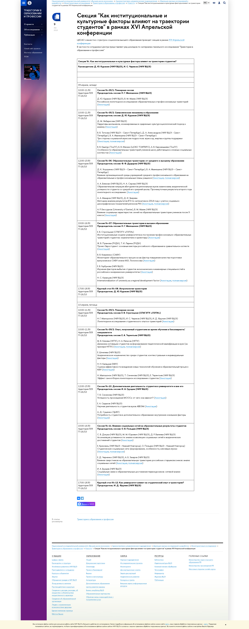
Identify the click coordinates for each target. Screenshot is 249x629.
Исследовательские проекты (131, 563)
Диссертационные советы (130, 570)
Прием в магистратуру (94, 577)
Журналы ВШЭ (160, 577)
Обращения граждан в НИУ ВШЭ (64, 580)
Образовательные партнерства (98, 594)
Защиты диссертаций (128, 573)
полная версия (117, 141)
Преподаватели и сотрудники (63, 570)
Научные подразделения (129, 560)
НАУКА (123, 556)
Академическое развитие (129, 577)
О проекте (29, 24)
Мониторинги (125, 566)
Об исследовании (32, 29)
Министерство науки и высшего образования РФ (201, 561)
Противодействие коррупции (63, 587)
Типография (159, 570)
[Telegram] (82, 498)
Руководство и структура (61, 563)
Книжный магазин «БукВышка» (166, 566)
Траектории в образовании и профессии (95, 519)
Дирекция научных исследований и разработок (171, 546)
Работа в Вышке (57, 614)
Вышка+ (89, 573)
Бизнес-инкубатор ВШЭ (95, 590)
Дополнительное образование (98, 583)
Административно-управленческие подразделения (131, 546)
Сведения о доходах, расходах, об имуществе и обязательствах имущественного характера (65, 593)
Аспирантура (91, 580)
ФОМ (26, 56)
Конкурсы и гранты (127, 580)
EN (208, 3)
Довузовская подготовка (95, 563)
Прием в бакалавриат (94, 570)
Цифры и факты (57, 560)
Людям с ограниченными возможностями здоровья (61, 606)
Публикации (29, 35)
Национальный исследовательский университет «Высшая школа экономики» (81, 546)
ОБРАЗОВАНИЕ (93, 556)
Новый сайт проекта (32, 48)
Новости (88, 548)
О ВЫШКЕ (56, 556)
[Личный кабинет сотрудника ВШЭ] (219, 3)
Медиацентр (159, 573)
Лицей (88, 560)
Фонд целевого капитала (61, 583)
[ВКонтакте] (78, 498)
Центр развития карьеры (95, 587)
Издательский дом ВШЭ (163, 563)
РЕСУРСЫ (159, 556)
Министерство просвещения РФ (201, 566)
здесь (167, 624)
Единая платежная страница (62, 611)
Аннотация (103, 104)
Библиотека (159, 560)
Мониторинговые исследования (203, 546)
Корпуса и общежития (60, 573)
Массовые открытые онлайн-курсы (202, 569)
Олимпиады (90, 566)
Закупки (55, 577)
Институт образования (33, 52)
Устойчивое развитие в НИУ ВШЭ (64, 566)
